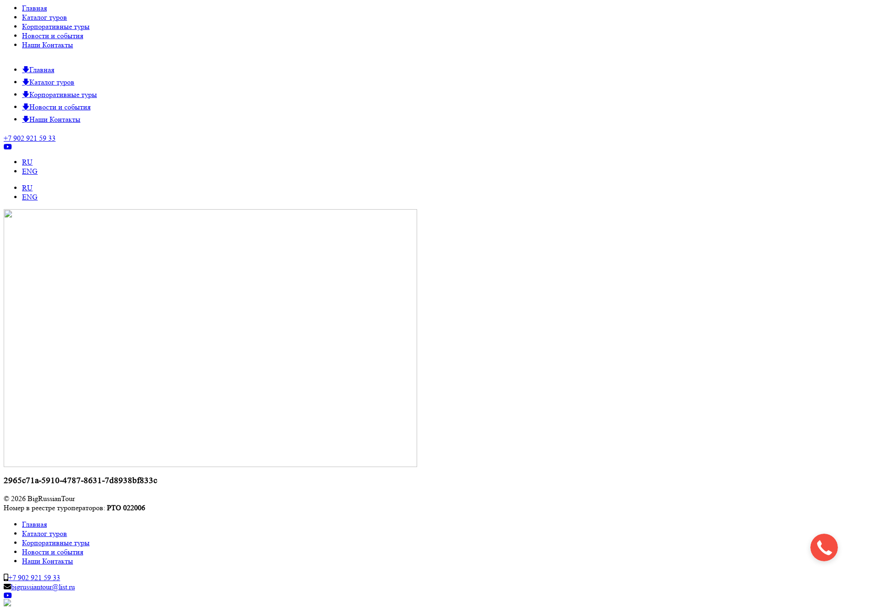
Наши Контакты (47, 44)
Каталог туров (44, 17)
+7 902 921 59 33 (30, 138)
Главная (34, 8)
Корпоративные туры (56, 26)
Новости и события (52, 35)
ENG (30, 171)
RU (27, 162)
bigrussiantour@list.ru (43, 586)
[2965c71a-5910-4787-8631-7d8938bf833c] (210, 464)
